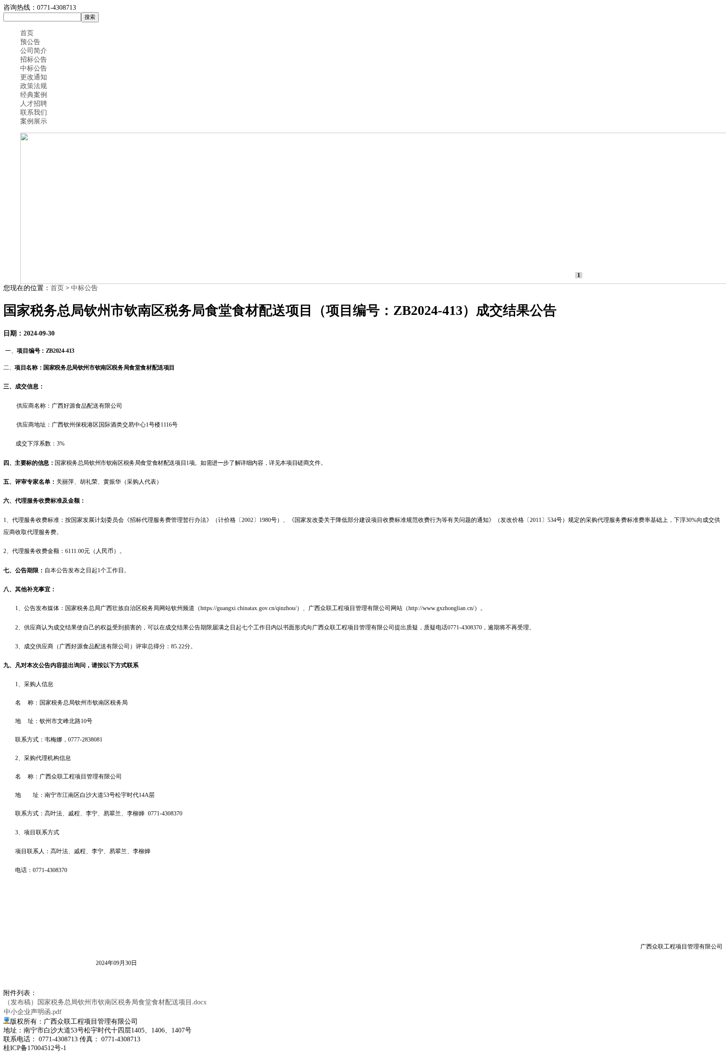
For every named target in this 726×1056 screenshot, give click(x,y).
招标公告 (33, 59)
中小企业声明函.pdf (32, 1011)
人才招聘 (33, 103)
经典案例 (33, 94)
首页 (27, 33)
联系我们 (33, 112)
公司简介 (33, 50)
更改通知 (33, 77)
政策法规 (33, 85)
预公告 (30, 41)
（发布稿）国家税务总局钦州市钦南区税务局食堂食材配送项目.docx (105, 1002)
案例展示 (33, 121)
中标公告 (33, 68)
